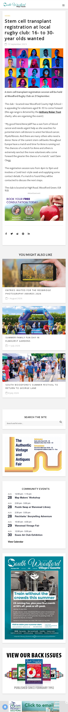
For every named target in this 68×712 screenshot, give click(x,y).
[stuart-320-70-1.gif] (34, 706)
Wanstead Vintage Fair (27, 525)
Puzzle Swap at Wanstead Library (33, 507)
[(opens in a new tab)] (34, 597)
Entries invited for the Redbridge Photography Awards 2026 (28, 292)
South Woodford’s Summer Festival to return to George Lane (32, 386)
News (7, 16)
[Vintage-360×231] (34, 455)
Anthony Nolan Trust (50, 112)
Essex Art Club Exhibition (29, 534)
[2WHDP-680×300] (34, 208)
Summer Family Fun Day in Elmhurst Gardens (23, 339)
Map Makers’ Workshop (27, 497)
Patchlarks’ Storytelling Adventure (33, 516)
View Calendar (15, 541)
